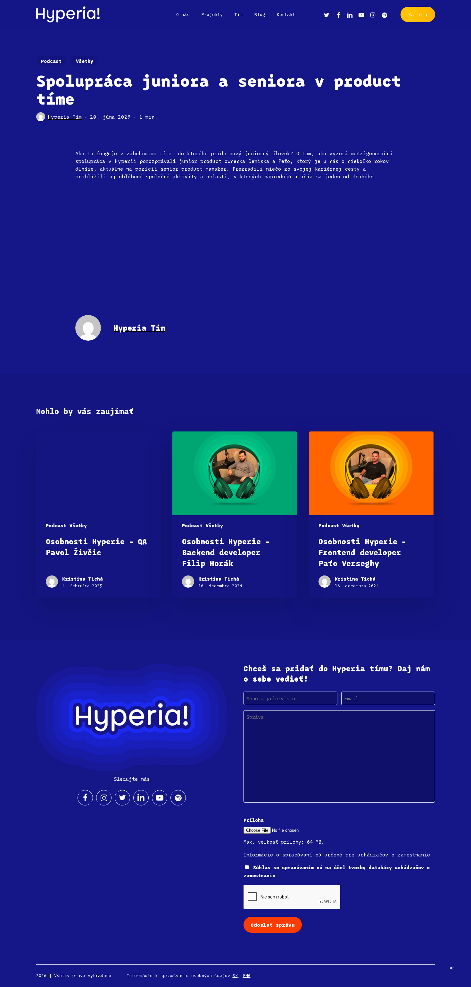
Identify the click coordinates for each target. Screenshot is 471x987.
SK (235, 975)
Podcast (51, 61)
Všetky (84, 61)
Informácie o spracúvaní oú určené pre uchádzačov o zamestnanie (337, 854)
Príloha (254, 820)
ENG (247, 975)
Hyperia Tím (65, 117)
